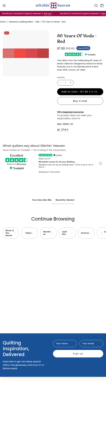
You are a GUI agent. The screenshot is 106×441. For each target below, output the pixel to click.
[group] (53, 233)
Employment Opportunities (17, 400)
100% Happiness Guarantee (70, 112)
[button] (96, 5)
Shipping (7, 404)
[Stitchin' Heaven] (53, 5)
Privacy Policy (10, 409)
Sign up (78, 353)
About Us (8, 395)
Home (3, 21)
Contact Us (9, 390)
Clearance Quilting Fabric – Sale (24, 21)
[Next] (102, 233)
